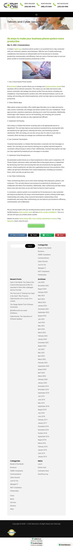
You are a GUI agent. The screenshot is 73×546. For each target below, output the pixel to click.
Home (12, 496)
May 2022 (41, 353)
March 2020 (42, 376)
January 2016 (42, 450)
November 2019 (43, 389)
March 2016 (42, 443)
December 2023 (43, 309)
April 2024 (41, 299)
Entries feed (42, 467)
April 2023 (41, 329)
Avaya (26, 218)
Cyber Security (43, 261)
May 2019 (41, 403)
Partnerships (42, 275)
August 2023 (42, 316)
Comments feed (43, 471)
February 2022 (43, 363)
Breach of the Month (44, 248)
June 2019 (41, 400)
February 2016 (43, 447)
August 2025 (42, 289)
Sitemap (57, 524)
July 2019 (41, 396)
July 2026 (41, 282)
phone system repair (25, 212)
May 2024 (41, 296)
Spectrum (10, 221)
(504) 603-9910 (30, 7)
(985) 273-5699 (46, 7)
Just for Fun (42, 265)
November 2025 (43, 286)
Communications (24, 45)
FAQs (12, 509)
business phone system (53, 86)
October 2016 (42, 433)
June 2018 (41, 416)
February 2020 (43, 379)
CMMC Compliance (44, 255)
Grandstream (46, 218)
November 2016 (43, 430)
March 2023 (42, 332)
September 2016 (43, 436)
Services (13, 502)
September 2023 (43, 312)
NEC (30, 218)
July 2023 (41, 319)
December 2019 (43, 386)
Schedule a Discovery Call (36, 225)
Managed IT (42, 268)
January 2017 (42, 423)
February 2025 (43, 292)
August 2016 (42, 440)
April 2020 (41, 373)
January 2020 (42, 383)
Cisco (34, 218)
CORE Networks (33, 524)
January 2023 (42, 339)
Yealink (39, 218)
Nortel (21, 218)
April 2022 (41, 356)
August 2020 (42, 369)
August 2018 (42, 410)
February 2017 (43, 420)
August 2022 (42, 346)
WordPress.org (43, 474)
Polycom (54, 218)
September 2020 (43, 366)
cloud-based (13, 86)
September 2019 (43, 393)
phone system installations (48, 212)
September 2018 (43, 406)
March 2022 (42, 359)
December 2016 (43, 426)
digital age (17, 49)
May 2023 (41, 326)
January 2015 (42, 457)
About (12, 499)
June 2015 (41, 453)
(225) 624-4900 (62, 7)
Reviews (13, 506)
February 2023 (43, 336)
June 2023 (41, 322)
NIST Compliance (43, 271)
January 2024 (42, 306)
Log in (40, 464)
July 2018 (41, 413)
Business (41, 251)
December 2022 (43, 342)
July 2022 (41, 349)
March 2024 (42, 302)
